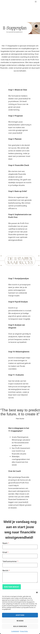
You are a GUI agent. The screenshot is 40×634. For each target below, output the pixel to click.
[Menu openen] (36, 1)
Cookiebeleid (15, 631)
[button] (37, 592)
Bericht (6, 570)
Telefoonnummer (10, 561)
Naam (5, 543)
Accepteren (20, 615)
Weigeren (20, 621)
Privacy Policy (24, 631)
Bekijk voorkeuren (20, 626)
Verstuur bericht (11, 587)
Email (5, 552)
